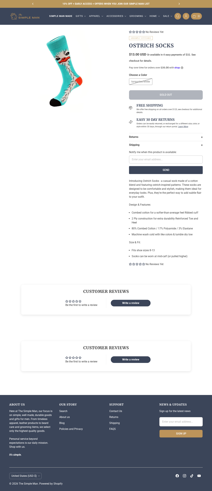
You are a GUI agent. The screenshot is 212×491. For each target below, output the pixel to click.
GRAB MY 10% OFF (106, 281)
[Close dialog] (46, 200)
